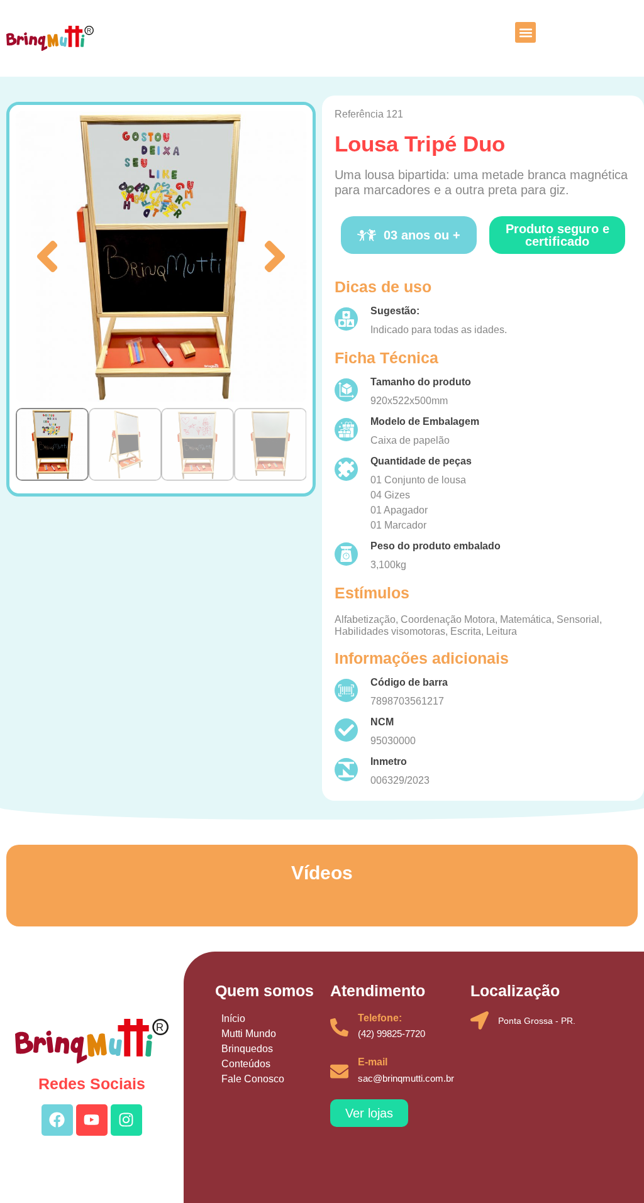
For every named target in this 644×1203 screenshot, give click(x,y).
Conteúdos (245, 1063)
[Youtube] (92, 1120)
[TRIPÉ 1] (161, 256)
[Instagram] (126, 1120)
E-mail (372, 1062)
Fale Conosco (252, 1079)
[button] (525, 32)
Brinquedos (247, 1048)
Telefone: (380, 1018)
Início (233, 1018)
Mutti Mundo (248, 1033)
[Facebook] (57, 1120)
